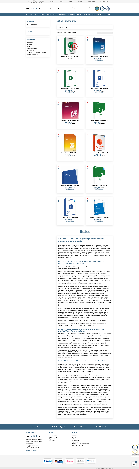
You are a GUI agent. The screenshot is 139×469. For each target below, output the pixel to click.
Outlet (70, 1)
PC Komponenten (39, 14)
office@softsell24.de (31, 450)
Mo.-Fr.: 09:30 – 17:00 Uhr (37, 2)
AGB (28, 46)
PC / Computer (30, 14)
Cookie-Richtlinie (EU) (32, 54)
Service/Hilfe (105, 1)
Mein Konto (53, 8)
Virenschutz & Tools (64, 14)
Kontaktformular (53, 437)
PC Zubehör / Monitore (51, 14)
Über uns (29, 44)
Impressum (30, 42)
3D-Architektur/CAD (97, 14)
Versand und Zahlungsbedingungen (36, 52)
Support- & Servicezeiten (55, 438)
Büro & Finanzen (74, 14)
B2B (53, 1)
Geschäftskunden (53, 435)
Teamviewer (52, 440)
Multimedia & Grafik (85, 14)
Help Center (92, 1)
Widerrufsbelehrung (32, 48)
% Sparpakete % (107, 14)
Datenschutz (30, 50)
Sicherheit (80, 1)
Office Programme (32, 24)
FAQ (62, 1)
